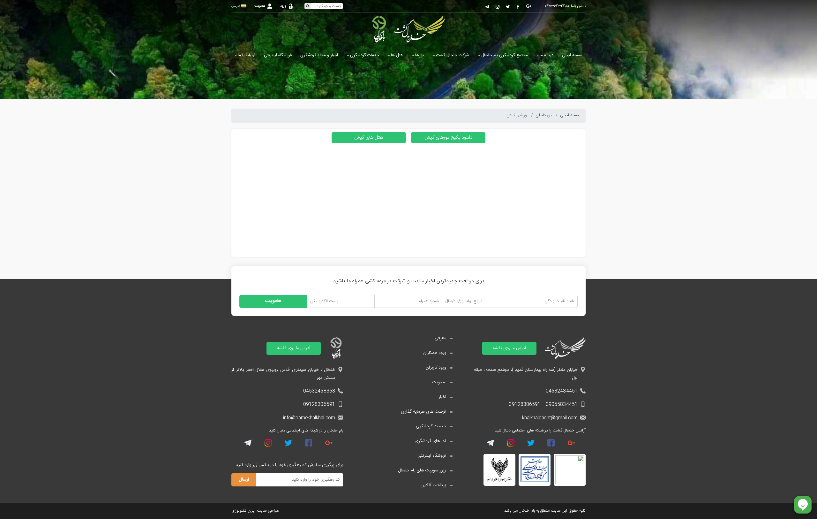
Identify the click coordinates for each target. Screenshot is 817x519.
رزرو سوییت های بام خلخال (422, 470)
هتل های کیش (368, 137)
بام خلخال (527, 510)
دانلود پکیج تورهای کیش (448, 137)
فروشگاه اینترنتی (278, 55)
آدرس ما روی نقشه (509, 348)
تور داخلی (544, 115)
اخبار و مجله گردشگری (319, 55)
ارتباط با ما (246, 55)
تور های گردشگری (430, 441)
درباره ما (546, 55)
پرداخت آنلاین (433, 485)
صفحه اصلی (572, 55)
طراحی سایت (268, 510)
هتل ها (397, 55)
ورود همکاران (434, 353)
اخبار (442, 397)
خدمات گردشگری (364, 55)
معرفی (440, 338)
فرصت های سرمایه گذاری (423, 411)
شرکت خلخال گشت (452, 55)
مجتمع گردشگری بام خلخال (504, 55)
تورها (419, 55)
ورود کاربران (436, 367)
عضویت (259, 6)
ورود (283, 6)
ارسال (244, 480)
